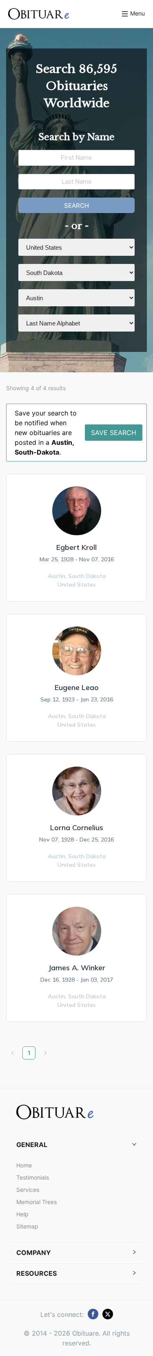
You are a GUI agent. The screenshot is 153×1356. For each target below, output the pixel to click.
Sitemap (27, 1226)
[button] (76, 1145)
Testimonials (32, 1177)
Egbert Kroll (76, 547)
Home (24, 1165)
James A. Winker (76, 967)
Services (27, 1189)
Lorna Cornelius (76, 827)
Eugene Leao (77, 687)
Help (22, 1214)
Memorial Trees (36, 1201)
